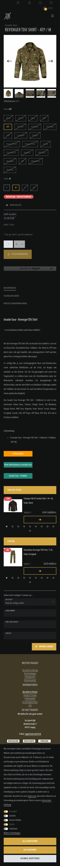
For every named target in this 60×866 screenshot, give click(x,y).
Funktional (13, 829)
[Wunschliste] (51, 3)
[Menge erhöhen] (16, 244)
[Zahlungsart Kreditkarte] (29, 741)
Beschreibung (10, 288)
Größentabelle (30, 698)
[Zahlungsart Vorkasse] (44, 741)
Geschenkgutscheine (30, 702)
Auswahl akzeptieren (30, 858)
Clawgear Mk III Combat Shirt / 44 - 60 (38, 500)
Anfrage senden (46, 647)
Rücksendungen (30, 673)
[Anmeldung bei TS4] (18, 2)
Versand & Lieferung (30, 670)
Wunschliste (15, 205)
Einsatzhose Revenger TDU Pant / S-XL (38, 552)
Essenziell (13, 811)
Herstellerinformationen (15, 303)
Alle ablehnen (30, 850)
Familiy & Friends (30, 695)
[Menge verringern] (22, 244)
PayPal (11, 824)
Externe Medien (15, 820)
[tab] (10, 288)
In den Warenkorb (20, 254)
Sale (30, 705)
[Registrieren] (29, 2)
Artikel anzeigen (40, 519)
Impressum (32, 796)
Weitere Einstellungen (12, 833)
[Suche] (40, 3)
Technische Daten (11, 296)
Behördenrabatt (30, 680)
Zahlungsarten (30, 677)
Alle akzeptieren (30, 841)
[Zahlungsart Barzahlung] (13, 741)
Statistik (12, 816)
